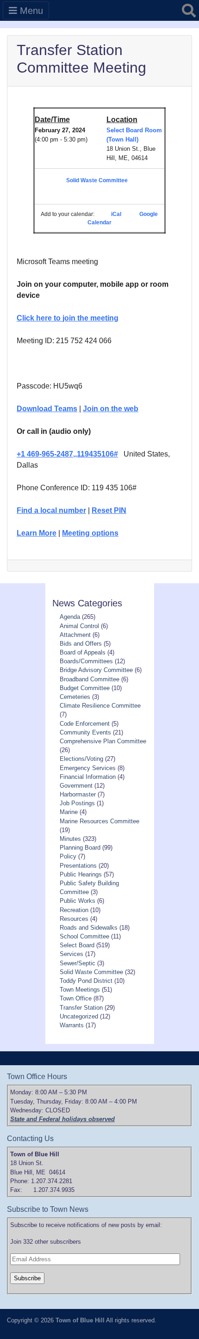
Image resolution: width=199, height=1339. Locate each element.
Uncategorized (79, 1016)
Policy (68, 856)
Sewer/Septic (77, 963)
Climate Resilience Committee (100, 705)
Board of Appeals (83, 652)
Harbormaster (78, 794)
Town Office (76, 998)
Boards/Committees (86, 661)
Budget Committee (85, 688)
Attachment (75, 634)
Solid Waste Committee (97, 180)
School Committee (84, 936)
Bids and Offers (81, 643)
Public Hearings (81, 874)
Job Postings (77, 803)
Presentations (78, 865)
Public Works (77, 900)
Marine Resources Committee (99, 821)
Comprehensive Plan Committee (103, 741)
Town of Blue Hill (80, 1320)
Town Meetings (80, 989)
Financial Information (88, 776)
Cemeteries (75, 696)
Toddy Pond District (86, 980)
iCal (116, 214)
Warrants (72, 1025)
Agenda (70, 616)
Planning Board (80, 847)
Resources (74, 918)
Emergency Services (88, 768)
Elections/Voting (81, 758)
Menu (30, 11)
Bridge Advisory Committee (96, 669)
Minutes (70, 838)
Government (76, 785)
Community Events (85, 732)
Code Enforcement (85, 723)
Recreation (74, 910)
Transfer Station (81, 1007)
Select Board (77, 945)
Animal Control (79, 626)
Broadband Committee (89, 679)
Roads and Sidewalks (89, 927)
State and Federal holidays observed (62, 1119)
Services (71, 953)
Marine (69, 811)
